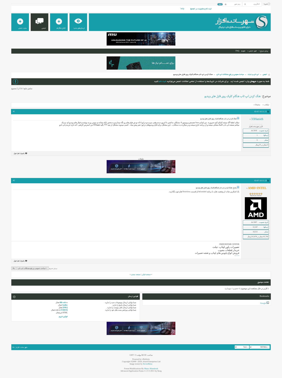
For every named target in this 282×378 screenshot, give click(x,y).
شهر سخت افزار (21, 347)
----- (237, 255)
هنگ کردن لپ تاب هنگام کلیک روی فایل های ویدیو (232, 96)
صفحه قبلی (146, 274)
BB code (63, 302)
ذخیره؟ (266, 4)
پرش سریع (264, 51)
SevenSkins (147, 364)
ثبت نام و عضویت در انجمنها (201, 9)
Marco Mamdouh (151, 368)
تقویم (243, 51)
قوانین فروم (63, 316)
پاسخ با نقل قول (19, 153)
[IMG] (65, 307)
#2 (14, 180)
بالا (14, 268)
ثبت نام (162, 81)
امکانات (266, 105)
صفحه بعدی (135, 274)
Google (263, 303)
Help (182, 9)
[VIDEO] (64, 310)
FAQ (237, 51)
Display (257, 105)
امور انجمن (253, 51)
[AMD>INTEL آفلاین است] (256, 219)
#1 (14, 111)
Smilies (65, 305)
